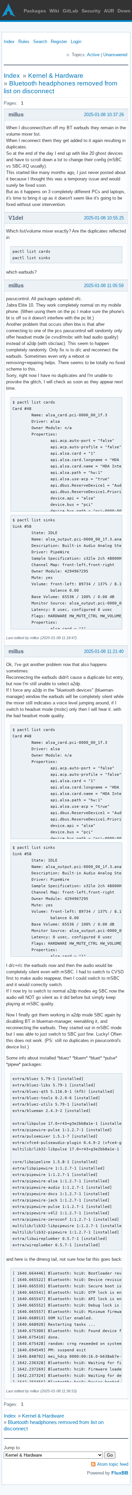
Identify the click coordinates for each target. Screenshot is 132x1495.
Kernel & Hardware (55, 75)
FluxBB (119, 1472)
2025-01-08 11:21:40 (104, 651)
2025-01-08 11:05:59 (104, 285)
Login (76, 41)
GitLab (70, 10)
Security (91, 10)
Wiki (54, 10)
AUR (109, 10)
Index (9, 41)
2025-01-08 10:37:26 (104, 114)
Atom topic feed (112, 1464)
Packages (35, 10)
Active (93, 54)
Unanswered (115, 54)
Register (59, 41)
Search (40, 41)
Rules (23, 41)
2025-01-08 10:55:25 (104, 217)
